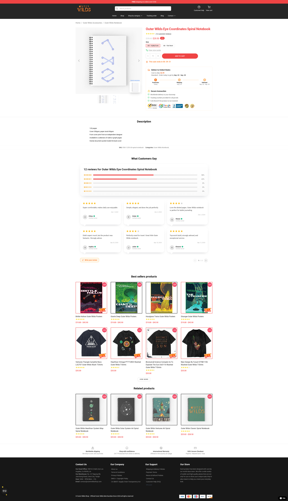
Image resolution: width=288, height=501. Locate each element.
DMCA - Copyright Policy (119, 478)
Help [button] (284, 498)
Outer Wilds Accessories (92, 23)
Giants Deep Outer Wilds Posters (123, 316)
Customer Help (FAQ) (153, 482)
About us (114, 469)
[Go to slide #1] (103, 99)
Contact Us (150, 478)
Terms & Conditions (118, 472)
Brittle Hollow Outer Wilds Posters (89, 316)
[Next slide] (138, 60)
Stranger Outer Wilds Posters (192, 316)
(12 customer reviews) (163, 34)
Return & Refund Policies (154, 475)
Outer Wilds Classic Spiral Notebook (195, 428)
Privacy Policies (116, 475)
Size (147, 42)
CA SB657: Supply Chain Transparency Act (126, 482)
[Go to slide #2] (114, 99)
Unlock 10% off (5, 491)
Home (78, 23)
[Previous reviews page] (195, 260)
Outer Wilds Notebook (113, 23)
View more (144, 379)
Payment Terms (151, 472)
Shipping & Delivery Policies (155, 469)
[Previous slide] (79, 60)
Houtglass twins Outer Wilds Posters (160, 316)
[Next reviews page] (206, 260)
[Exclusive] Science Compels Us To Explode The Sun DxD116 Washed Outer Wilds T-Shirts (159, 364)
